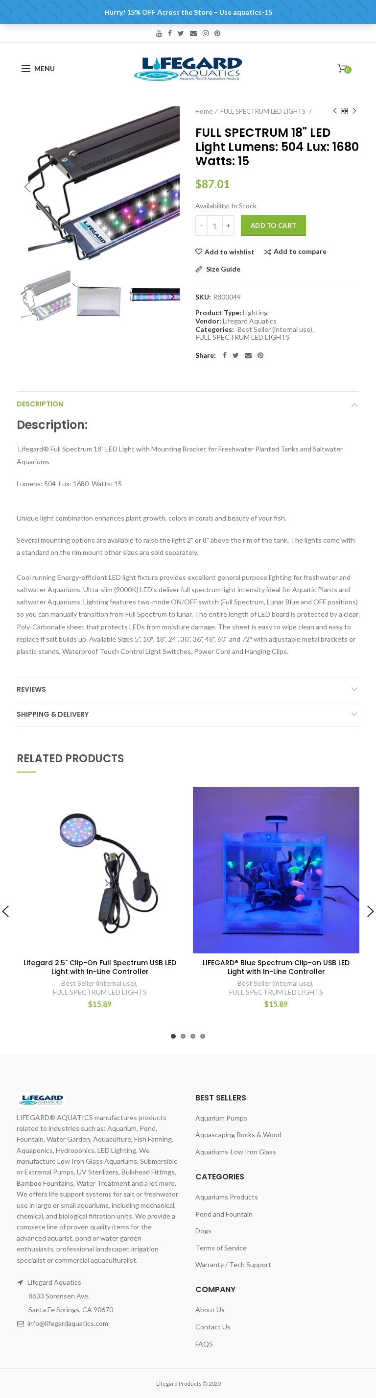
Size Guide (222, 269)
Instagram (206, 33)
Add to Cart (273, 225)
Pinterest (217, 33)
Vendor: (208, 321)
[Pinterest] (260, 355)
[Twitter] (236, 355)
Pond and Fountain (224, 1214)
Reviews (31, 689)
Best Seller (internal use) (274, 329)
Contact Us (213, 1327)
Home (203, 111)
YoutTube (159, 33)
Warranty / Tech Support (233, 1264)
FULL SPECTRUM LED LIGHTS (263, 111)
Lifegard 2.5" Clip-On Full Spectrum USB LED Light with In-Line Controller (100, 967)
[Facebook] (225, 355)
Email (193, 33)
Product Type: (218, 313)
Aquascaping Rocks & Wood (238, 1134)
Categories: (214, 329)
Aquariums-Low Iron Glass (235, 1152)
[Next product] (354, 111)
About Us (210, 1309)
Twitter (181, 33)
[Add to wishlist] (169, 800)
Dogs (203, 1230)
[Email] (248, 355)
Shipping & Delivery (53, 714)
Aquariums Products (226, 1197)
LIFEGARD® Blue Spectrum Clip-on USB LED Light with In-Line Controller (276, 967)
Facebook (170, 33)
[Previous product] (335, 111)
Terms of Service (221, 1248)
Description (40, 404)
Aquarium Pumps (221, 1118)
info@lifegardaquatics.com (67, 1323)
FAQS (204, 1344)
